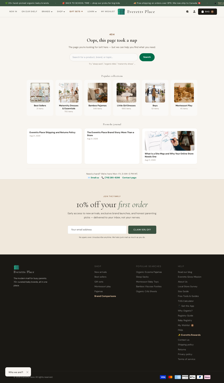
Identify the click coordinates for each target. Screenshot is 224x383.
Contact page (129, 177)
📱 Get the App (186, 306)
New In (13, 11)
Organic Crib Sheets (146, 291)
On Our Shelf (29, 11)
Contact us (183, 339)
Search (147, 57)
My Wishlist (108, 11)
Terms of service (186, 359)
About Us (182, 281)
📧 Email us (93, 177)
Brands (46, 11)
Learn (91, 11)
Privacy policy (185, 354)
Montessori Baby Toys (147, 281)
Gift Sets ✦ (76, 11)
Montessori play (102, 286)
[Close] (27, 372)
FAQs (180, 330)
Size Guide (183, 291)
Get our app (215, 3)
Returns (182, 349)
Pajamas (98, 291)
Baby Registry (185, 320)
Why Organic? (185, 310)
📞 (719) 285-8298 (111, 177)
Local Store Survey (187, 286)
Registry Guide (185, 315)
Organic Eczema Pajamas (149, 272)
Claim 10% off (142, 229)
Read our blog (185, 272)
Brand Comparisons (105, 296)
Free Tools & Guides (188, 296)
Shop (60, 11)
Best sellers (100, 276)
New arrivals (100, 272)
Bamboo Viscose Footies (149, 286)
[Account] (194, 12)
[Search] (187, 12)
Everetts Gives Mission (189, 276)
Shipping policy (186, 344)
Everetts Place (141, 11)
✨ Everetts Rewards (189, 335)
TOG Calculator (186, 301)
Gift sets (98, 281)
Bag (209, 11)
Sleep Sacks (142, 276)
